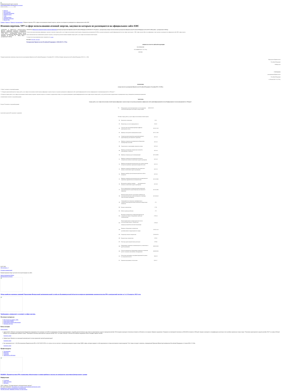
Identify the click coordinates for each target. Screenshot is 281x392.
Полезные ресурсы (8, 323)
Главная (3, 22)
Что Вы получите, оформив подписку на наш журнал (14, 389)
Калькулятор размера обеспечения (12, 322)
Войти (8, 5)
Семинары (6, 354)
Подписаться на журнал (17, 5)
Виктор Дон (7, 20)
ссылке (51, 37)
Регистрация (4, 5)
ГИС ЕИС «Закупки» (35, 39)
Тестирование (7, 351)
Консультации (7, 12)
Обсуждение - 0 (4, 267)
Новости (6, 10)
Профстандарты (7, 14)
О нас (5, 16)
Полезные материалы (9, 13)
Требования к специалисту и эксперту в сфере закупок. (18, 314)
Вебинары (6, 352)
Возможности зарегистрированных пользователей (13, 388)
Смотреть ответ (7, 335)
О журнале (6, 380)
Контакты (6, 383)
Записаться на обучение (9, 355)
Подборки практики (9, 18)
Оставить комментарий (6, 270)
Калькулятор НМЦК (9, 321)
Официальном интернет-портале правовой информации (44, 29)
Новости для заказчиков (17, 22)
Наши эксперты (7, 381)
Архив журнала (7, 17)
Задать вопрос (4, 329)
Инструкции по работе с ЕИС (11, 319)
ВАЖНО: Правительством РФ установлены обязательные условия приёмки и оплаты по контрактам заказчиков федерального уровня (44, 374)
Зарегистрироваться (6, 275)
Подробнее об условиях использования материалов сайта (26, 386)
